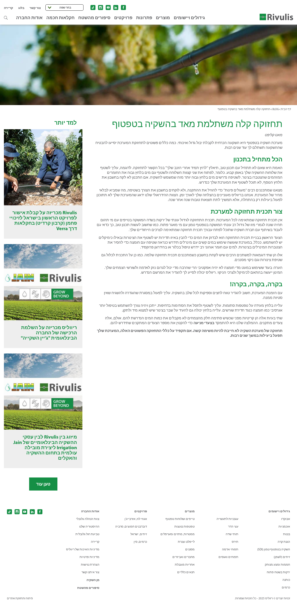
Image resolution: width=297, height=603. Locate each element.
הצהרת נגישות (90, 564)
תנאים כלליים (186, 572)
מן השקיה (93, 580)
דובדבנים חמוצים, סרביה (131, 526)
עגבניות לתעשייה (227, 519)
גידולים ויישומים (189, 17)
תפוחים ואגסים (228, 557)
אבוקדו (285, 519)
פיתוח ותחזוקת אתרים (20, 598)
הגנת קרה (284, 542)
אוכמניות (284, 526)
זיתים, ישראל (138, 534)
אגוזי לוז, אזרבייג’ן (136, 519)
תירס (235, 542)
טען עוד (43, 484)
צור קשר (35, 8)
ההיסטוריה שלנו (89, 526)
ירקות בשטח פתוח (278, 572)
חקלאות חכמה (60, 17)
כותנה (286, 580)
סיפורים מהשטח (94, 17)
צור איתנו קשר (90, 572)
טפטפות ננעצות (184, 526)
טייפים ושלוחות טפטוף (180, 519)
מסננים (190, 549)
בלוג (21, 8)
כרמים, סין (140, 542)
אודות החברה (29, 17)
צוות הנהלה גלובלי (87, 519)
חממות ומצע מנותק (277, 564)
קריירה (8, 8)
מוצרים (163, 17)
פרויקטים (123, 17)
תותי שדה (232, 534)
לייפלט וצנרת (186, 542)
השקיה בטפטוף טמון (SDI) (273, 549)
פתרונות (144, 17)
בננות (286, 534)
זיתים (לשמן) (282, 557)
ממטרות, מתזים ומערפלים (177, 534)
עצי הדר (233, 526)
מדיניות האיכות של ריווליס (82, 549)
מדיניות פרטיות (89, 557)
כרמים (286, 587)
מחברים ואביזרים (183, 557)
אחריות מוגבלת (185, 564)
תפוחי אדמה (230, 549)
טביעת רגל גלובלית (87, 534)
